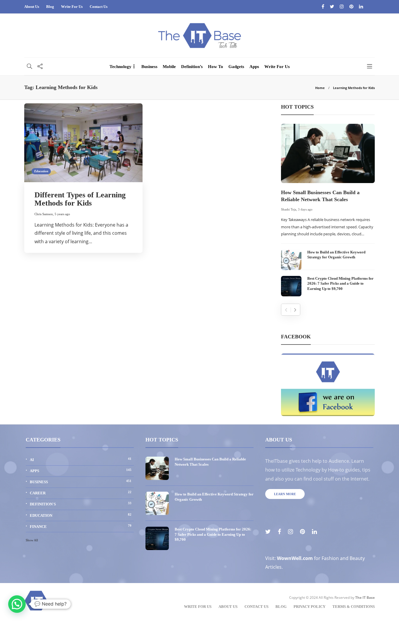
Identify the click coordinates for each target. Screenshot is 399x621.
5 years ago (62, 214)
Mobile (169, 66)
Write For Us (72, 6)
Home (320, 88)
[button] (17, 604)
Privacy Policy (309, 606)
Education (41, 171)
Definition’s (192, 66)
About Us (31, 6)
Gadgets (236, 66)
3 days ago (305, 209)
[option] (328, 210)
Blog (50, 6)
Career (80, 492)
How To (215, 66)
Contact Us (98, 6)
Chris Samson (43, 214)
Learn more (285, 494)
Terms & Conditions (353, 606)
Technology (120, 66)
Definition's (80, 503)
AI (80, 459)
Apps (254, 66)
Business (149, 66)
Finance (80, 526)
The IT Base (365, 597)
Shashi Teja (288, 209)
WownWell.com (295, 558)
